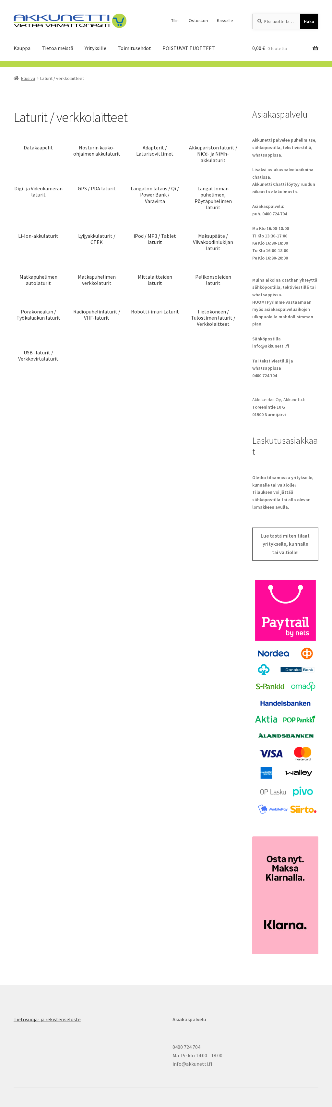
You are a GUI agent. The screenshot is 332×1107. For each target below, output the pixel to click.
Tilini (175, 20)
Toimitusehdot (134, 48)
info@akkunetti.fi (270, 346)
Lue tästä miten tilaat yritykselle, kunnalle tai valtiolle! (285, 544)
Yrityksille (95, 48)
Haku (309, 21)
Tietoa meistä (57, 48)
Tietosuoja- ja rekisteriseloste (47, 1019)
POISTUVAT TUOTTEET (188, 48)
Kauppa (22, 48)
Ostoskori (198, 20)
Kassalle (225, 20)
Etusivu (28, 78)
